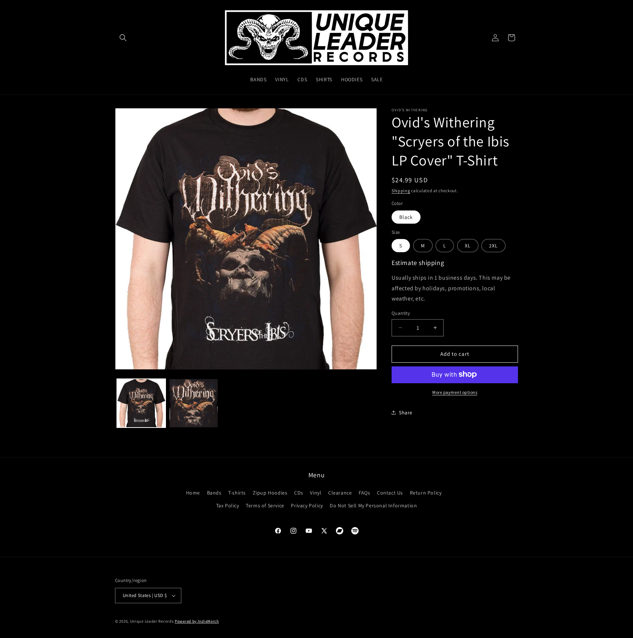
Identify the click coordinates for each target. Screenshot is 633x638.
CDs (298, 492)
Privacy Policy (307, 505)
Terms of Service (265, 505)
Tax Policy (227, 505)
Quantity (401, 313)
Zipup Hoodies (270, 492)
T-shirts (237, 492)
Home (193, 492)
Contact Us (390, 492)
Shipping (401, 190)
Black (406, 217)
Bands (214, 492)
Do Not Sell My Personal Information (373, 505)
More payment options (454, 392)
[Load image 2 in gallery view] (193, 403)
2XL (493, 245)
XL (468, 245)
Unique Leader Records (152, 621)
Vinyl (315, 492)
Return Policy (426, 492)
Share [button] (405, 412)
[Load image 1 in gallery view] (141, 403)
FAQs (364, 492)
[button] (123, 38)
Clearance (340, 492)
